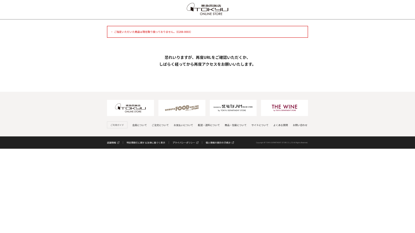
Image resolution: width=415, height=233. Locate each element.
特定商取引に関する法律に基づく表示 (146, 142)
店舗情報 (111, 142)
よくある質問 (280, 125)
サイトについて (259, 125)
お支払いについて (183, 125)
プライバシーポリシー (183, 142)
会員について (139, 125)
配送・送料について (209, 125)
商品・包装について (236, 125)
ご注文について (160, 125)
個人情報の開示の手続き (218, 142)
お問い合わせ (300, 125)
